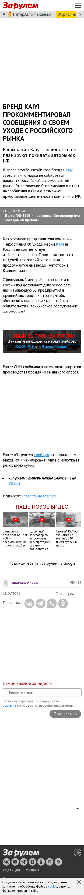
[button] (79, 882)
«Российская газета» (39, 496)
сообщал (41, 454)
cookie (52, 886)
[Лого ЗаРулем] (20, 6)
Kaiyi (69, 170)
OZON (21, 346)
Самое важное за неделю (27, 683)
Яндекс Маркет (55, 346)
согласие (9, 705)
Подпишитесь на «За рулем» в (42, 563)
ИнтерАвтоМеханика (32, 14)
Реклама (31, 870)
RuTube (14, 483)
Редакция (11, 870)
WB (31, 346)
